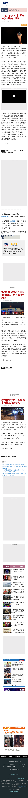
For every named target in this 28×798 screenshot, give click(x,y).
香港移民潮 (10, 152)
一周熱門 (14, 566)
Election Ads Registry (14, 774)
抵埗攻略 (16, 151)
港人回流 (4, 152)
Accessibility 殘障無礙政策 (15, 761)
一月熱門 (21, 566)
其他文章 (4, 10)
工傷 (7, 367)
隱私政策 (12, 764)
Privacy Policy (6, 764)
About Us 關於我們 (7, 767)
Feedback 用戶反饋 (14, 769)
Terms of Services (18, 767)
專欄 (7, 6)
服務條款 (25, 767)
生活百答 (12, 221)
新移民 (21, 151)
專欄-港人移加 (9, 151)
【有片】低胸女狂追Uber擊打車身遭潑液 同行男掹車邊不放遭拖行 (17, 598)
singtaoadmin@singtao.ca (21, 786)
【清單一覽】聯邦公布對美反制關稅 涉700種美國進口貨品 (17, 617)
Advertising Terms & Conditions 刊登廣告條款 (14, 778)
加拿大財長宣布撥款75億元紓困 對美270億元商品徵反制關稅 (17, 624)
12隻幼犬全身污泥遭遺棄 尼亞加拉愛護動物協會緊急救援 (18, 611)
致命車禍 (14, 456)
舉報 (24, 24)
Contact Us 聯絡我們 (21, 764)
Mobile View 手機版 (14, 791)
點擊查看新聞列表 (14, 10)
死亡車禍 (8, 456)
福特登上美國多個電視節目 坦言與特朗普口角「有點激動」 (17, 578)
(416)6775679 (5, 216)
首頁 (4, 6)
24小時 (7, 566)
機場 (11, 367)
